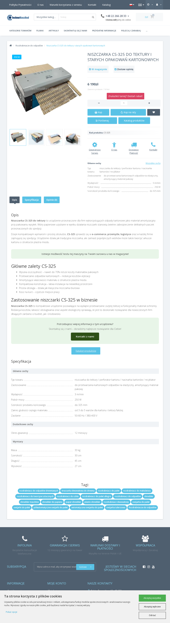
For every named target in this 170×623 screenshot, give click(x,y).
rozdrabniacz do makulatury (137, 490)
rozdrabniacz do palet (109, 490)
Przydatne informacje (104, 30)
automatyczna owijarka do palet (87, 507)
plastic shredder (92, 502)
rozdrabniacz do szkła (68, 496)
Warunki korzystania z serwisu (66, 4)
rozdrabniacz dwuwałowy (116, 502)
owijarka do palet (141, 502)
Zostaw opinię (125, 69)
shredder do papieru (52, 502)
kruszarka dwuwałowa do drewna (78, 490)
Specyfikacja (32, 199)
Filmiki (40, 30)
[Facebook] (143, 565)
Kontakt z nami (85, 336)
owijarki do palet (22, 507)
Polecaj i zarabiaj (131, 30)
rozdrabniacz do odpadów (128, 496)
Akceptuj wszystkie (152, 598)
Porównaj (103, 120)
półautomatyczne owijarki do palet (51, 507)
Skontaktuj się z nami (75, 30)
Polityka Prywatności (20, 4)
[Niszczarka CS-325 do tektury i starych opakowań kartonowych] (46, 89)
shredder (148, 496)
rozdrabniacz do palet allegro (96, 496)
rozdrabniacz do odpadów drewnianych (38, 490)
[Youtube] (152, 565)
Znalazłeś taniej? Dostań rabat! (125, 96)
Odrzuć (152, 615)
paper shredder (73, 502)
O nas (40, 4)
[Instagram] (148, 565)
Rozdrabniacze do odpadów (142, 507)
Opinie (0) (51, 199)
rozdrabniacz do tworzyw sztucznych (35, 496)
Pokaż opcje (11, 612)
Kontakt (92, 4)
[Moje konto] (158, 4)
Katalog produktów (134, 120)
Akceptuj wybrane (152, 606)
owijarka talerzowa (115, 507)
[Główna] (10, 45)
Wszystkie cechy (153, 163)
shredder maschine (29, 502)
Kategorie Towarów (20, 30)
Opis (14, 199)
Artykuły (54, 30)
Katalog (106, 4)
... (146, 30)
